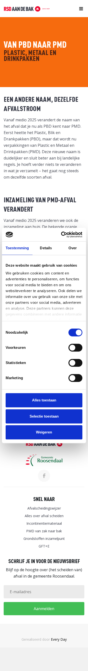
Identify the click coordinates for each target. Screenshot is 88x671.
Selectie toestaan (44, 416)
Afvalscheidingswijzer (44, 508)
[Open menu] (79, 8)
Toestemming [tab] (17, 248)
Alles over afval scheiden (44, 515)
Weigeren (44, 432)
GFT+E (44, 546)
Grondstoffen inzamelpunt (44, 538)
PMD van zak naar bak (44, 531)
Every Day (59, 639)
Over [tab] (72, 248)
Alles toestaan (44, 400)
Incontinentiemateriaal (44, 523)
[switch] (75, 348)
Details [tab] (46, 248)
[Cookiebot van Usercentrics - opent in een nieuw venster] (62, 234)
